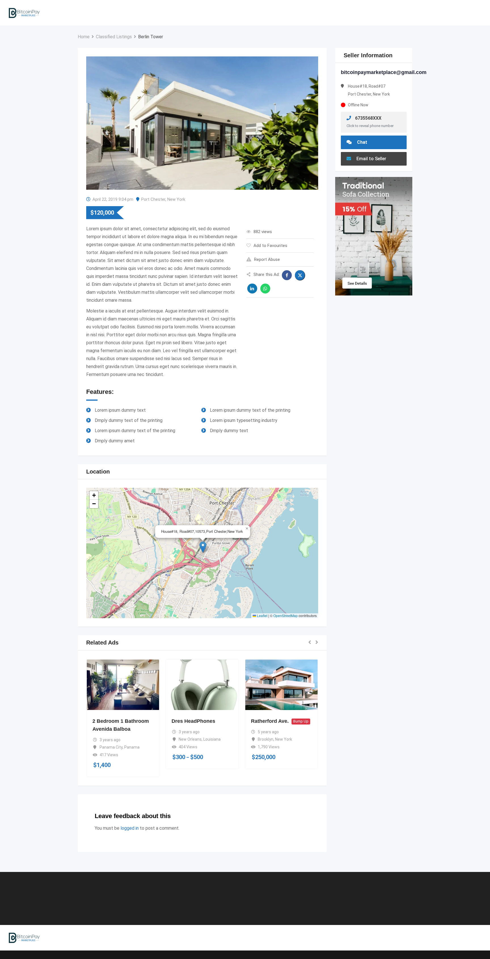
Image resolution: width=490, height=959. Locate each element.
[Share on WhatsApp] (265, 288)
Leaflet (261, 615)
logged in (130, 828)
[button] (202, 547)
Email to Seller (370, 158)
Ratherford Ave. (270, 721)
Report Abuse (267, 259)
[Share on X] (300, 275)
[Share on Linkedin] (252, 288)
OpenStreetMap (285, 615)
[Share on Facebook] (287, 275)
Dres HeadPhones (193, 721)
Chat (361, 142)
